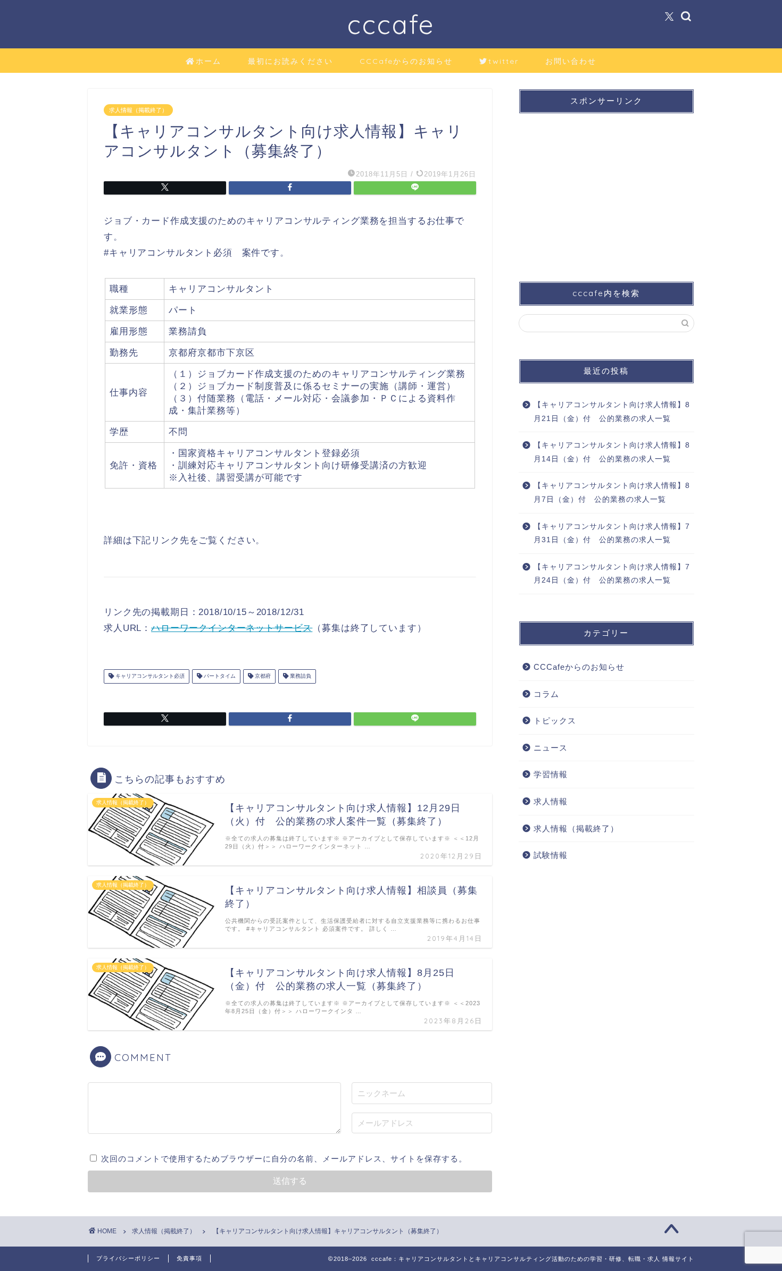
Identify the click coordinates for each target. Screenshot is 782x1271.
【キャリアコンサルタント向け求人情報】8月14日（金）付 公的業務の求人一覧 (612, 452)
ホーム (208, 61)
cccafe (391, 24)
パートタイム (219, 676)
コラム (546, 693)
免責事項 (189, 1258)
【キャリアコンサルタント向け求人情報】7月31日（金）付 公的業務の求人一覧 (612, 533)
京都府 (262, 676)
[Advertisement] (606, 188)
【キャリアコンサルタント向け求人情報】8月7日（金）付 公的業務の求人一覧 (612, 492)
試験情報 (551, 855)
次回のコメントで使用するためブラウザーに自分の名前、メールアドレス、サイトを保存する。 (284, 1158)
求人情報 (551, 801)
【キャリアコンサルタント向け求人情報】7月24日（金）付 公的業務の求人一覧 (612, 574)
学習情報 (551, 774)
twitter (503, 61)
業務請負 (299, 676)
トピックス (555, 720)
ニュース (551, 747)
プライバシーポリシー (128, 1258)
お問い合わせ (570, 61)
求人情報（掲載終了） (138, 110)
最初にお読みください (290, 61)
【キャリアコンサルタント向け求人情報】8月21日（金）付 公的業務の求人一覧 (612, 412)
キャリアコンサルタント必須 (149, 676)
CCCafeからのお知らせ (406, 61)
